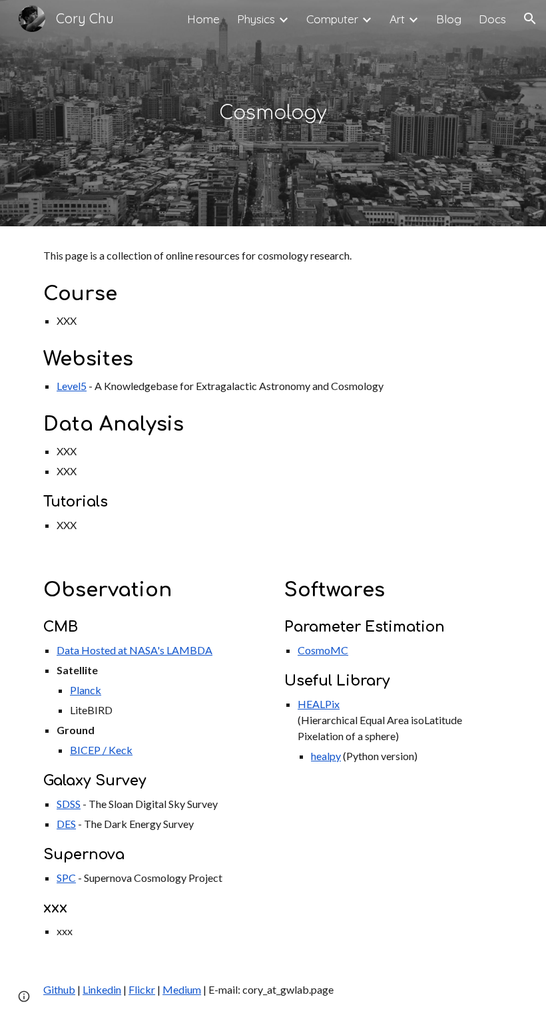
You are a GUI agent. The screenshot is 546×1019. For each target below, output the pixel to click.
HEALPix (319, 704)
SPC (66, 877)
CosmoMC (323, 650)
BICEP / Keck (101, 749)
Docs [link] (492, 19)
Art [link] (397, 19)
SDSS (69, 803)
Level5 (72, 385)
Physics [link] (256, 19)
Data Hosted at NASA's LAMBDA (134, 650)
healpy (326, 755)
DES (66, 823)
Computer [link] (332, 19)
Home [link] (203, 19)
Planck (85, 690)
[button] (530, 19)
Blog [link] (448, 19)
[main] (273, 113)
